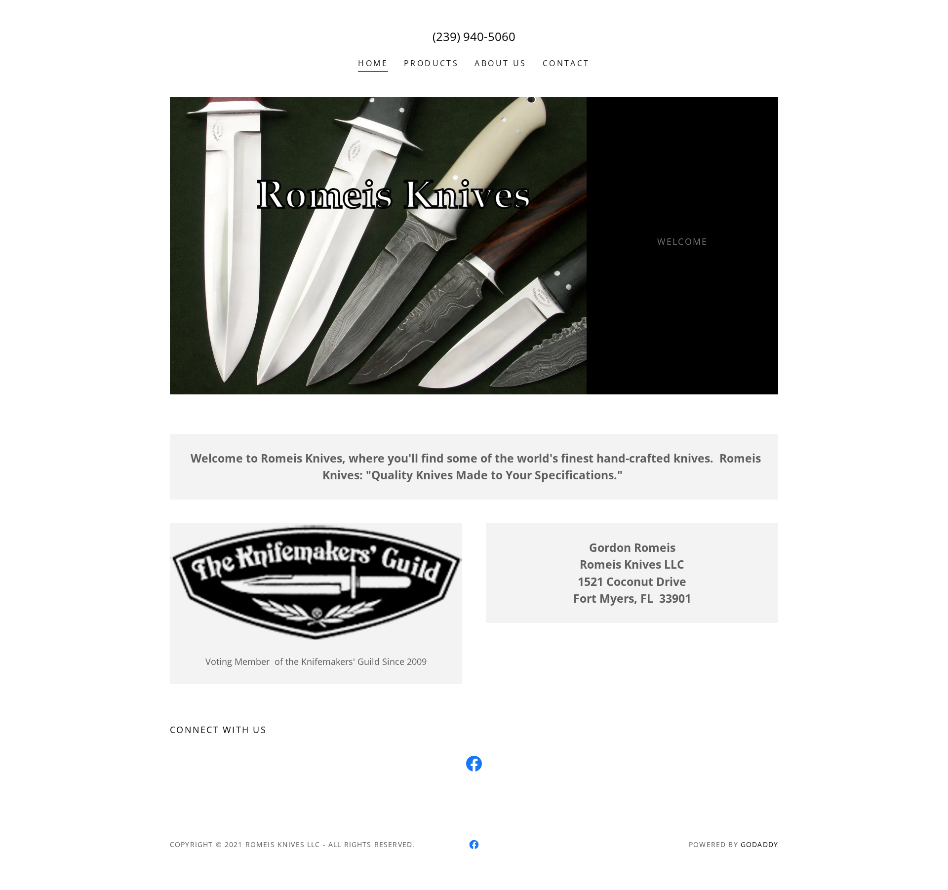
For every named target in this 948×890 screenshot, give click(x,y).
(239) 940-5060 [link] (474, 36)
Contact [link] (566, 63)
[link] (474, 765)
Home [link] (373, 63)
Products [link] (431, 63)
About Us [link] (500, 63)
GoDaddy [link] (759, 844)
